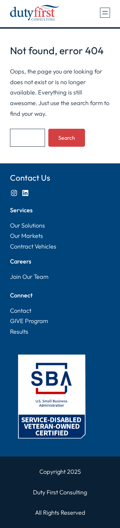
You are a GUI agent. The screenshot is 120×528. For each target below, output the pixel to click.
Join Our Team (29, 276)
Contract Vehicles (33, 246)
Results (19, 331)
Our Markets (26, 236)
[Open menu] (105, 13)
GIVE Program (29, 321)
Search (66, 137)
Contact (20, 310)
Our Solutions (27, 225)
